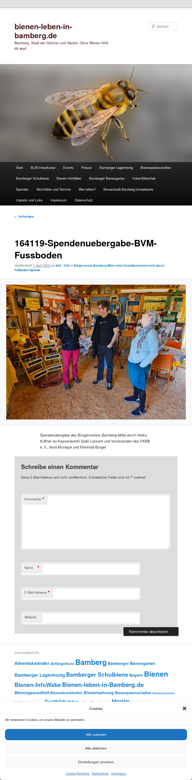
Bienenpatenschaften (155, 167)
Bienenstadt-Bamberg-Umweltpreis (129, 189)
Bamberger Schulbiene (32, 178)
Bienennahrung (99, 692)
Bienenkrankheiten (66, 692)
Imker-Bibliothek (144, 178)
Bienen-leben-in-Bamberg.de (103, 684)
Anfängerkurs (62, 663)
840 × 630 (63, 265)
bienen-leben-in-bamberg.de (43, 31)
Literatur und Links (29, 200)
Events (68, 167)
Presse (86, 167)
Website (30, 617)
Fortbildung (59, 701)
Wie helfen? (87, 189)
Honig (120, 701)
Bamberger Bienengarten (107, 178)
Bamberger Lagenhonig (116, 167)
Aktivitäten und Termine (53, 189)
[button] (184, 708)
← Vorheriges (24, 216)
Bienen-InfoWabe (68, 178)
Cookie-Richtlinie (77, 773)
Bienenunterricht (163, 693)
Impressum (118, 773)
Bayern (136, 675)
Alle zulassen (96, 734)
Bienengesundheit (31, 692)
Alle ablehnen (96, 748)
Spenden (22, 189)
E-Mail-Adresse (37, 592)
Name (32, 568)
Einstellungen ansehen (96, 762)
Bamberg (91, 662)
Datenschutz (100, 773)
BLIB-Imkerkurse (43, 167)
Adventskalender (32, 663)
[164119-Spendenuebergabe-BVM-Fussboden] (96, 352)
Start (19, 167)
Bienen (156, 674)
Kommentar (34, 499)
